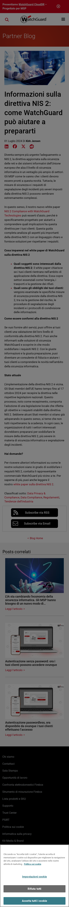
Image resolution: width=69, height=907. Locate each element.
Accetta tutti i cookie (34, 900)
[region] (34, 876)
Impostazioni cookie (34, 876)
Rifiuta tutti (34, 888)
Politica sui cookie (32, 864)
